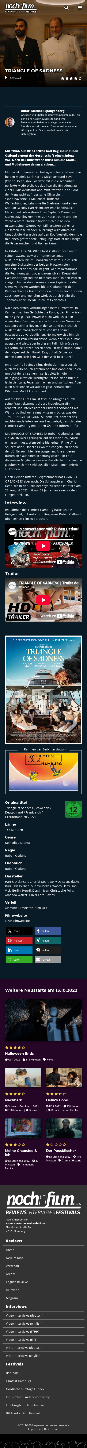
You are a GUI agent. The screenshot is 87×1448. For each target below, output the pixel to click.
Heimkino (12, 1290)
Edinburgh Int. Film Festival (25, 1405)
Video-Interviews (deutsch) (24, 1315)
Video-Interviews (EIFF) (21, 1340)
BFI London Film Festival (23, 1413)
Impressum (34, 1429)
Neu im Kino (14, 1258)
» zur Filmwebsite (17, 921)
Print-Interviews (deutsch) (24, 1348)
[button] (19, 931)
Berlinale (12, 1373)
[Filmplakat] (43, 692)
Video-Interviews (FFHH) (22, 1331)
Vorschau (12, 1266)
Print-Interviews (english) (23, 1356)
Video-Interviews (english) (24, 1323)
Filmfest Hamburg (18, 1381)
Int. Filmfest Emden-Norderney (28, 1397)
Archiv (10, 1274)
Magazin (12, 1298)
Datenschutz (51, 1429)
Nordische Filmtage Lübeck (25, 1389)
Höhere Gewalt (36, 447)
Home (10, 1250)
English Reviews (17, 1282)
